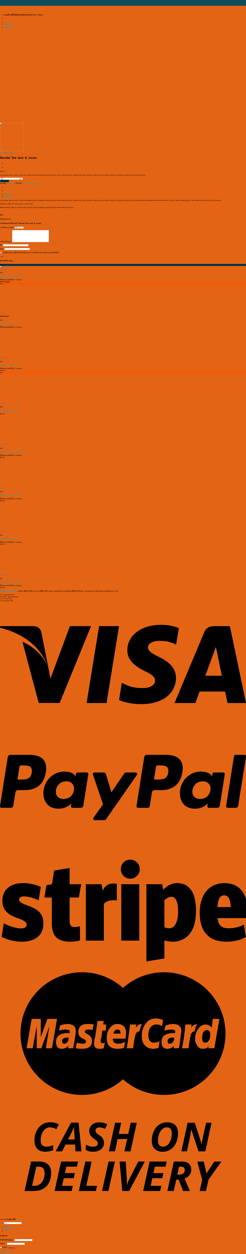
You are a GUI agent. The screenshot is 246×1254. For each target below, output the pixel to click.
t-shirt (39, 183)
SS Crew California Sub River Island (11, 582)
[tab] (125, 194)
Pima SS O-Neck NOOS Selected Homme (13, 452)
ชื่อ (1, 245)
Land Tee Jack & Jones (7, 323)
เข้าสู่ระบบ (11, 1247)
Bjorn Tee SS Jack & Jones (8, 365)
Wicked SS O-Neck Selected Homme (12, 276)
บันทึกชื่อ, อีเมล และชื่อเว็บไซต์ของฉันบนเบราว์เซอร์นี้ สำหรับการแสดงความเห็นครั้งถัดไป (30, 253)
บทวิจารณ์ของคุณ (6, 242)
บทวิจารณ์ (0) (8, 196)
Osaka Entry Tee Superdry (8, 538)
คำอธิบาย (7, 194)
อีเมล (2, 249)
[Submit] (4, 1225)
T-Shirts (14, 152)
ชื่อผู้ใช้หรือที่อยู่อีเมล (7, 1240)
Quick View (3, 269)
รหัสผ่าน (3, 1244)
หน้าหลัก (3, 152)
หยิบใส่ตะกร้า (4, 181)
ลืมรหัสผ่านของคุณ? (6, 1251)
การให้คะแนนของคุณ (7, 227)
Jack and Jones (27, 183)
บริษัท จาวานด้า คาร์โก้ (8, 591)
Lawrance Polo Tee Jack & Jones (11, 495)
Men (8, 152)
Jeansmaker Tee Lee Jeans (9, 410)
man (34, 183)
